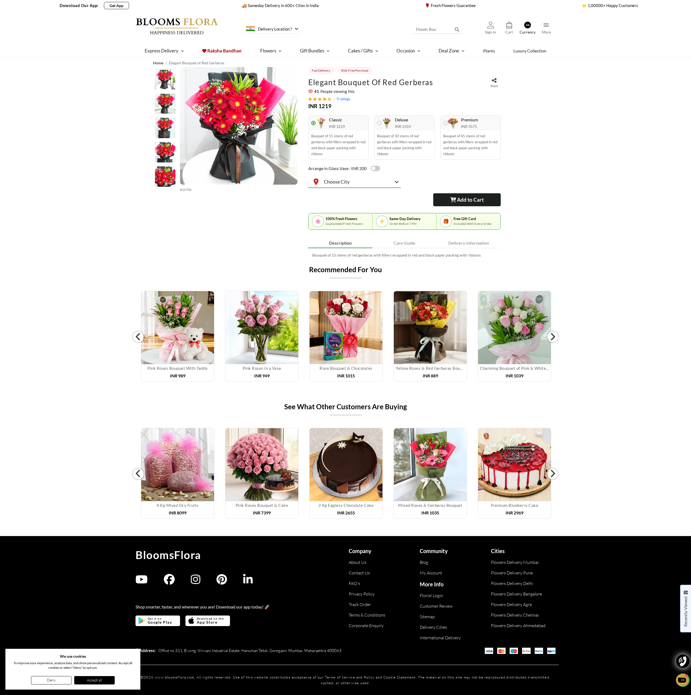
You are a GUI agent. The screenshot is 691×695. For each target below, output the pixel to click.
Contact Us (359, 573)
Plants (489, 50)
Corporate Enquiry (366, 625)
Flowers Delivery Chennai (515, 615)
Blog (424, 562)
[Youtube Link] (142, 582)
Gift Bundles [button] (312, 51)
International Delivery (440, 637)
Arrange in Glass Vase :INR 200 (337, 168)
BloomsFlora (168, 554)
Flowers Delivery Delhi (512, 583)
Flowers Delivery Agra (511, 604)
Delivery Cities (433, 627)
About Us (357, 562)
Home (158, 63)
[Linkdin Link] (248, 582)
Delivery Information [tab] (468, 242)
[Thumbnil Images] (165, 80)
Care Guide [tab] (404, 242)
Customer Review (436, 606)
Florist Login (431, 595)
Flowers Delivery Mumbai (515, 562)
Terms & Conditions (367, 615)
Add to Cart (470, 200)
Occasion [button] (406, 51)
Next (552, 336)
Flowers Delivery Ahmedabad (518, 625)
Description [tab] (340, 242)
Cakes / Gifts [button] (360, 51)
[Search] (457, 29)
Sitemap (427, 616)
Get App (116, 5)
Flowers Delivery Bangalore (516, 594)
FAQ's (354, 583)
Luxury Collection (529, 50)
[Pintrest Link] (221, 582)
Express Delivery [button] (161, 51)
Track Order (360, 604)
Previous (138, 336)
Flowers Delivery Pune (512, 573)
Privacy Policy (362, 594)
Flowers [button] (268, 51)
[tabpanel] (404, 255)
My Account (431, 573)
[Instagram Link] (195, 582)
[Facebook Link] (169, 582)
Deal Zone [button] (449, 51)
